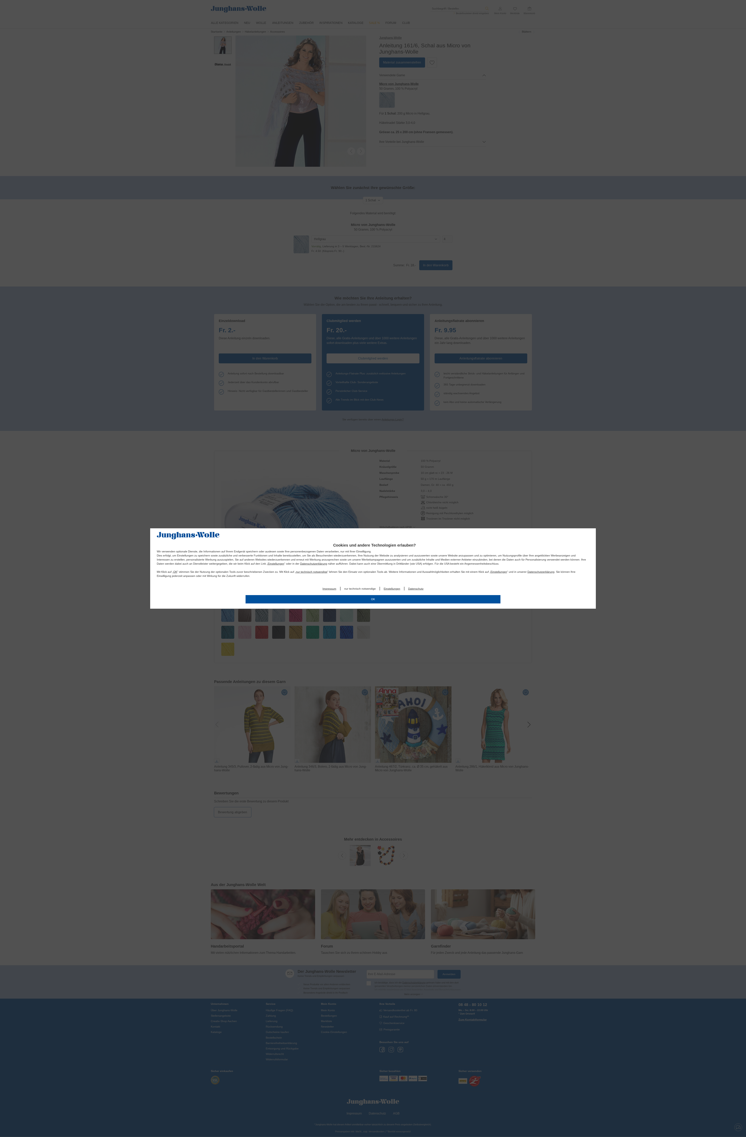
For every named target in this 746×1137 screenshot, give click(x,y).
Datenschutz (416, 588)
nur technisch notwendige (311, 571)
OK (175, 571)
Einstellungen (276, 563)
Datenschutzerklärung (313, 563)
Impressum (329, 588)
